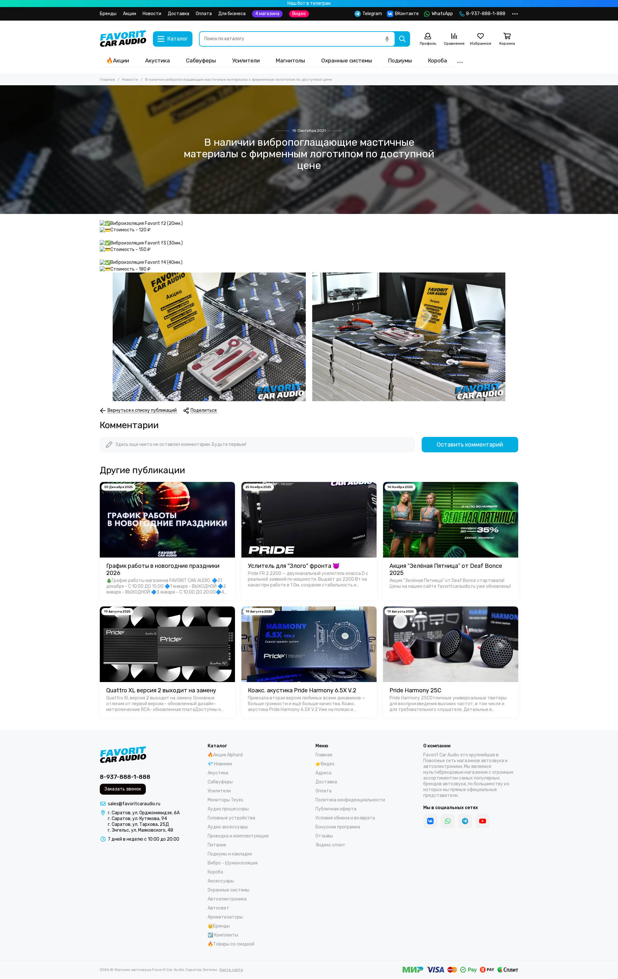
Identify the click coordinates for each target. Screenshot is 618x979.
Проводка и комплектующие (238, 836)
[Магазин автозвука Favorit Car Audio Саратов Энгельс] (123, 39)
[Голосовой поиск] (386, 39)
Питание (217, 845)
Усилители (246, 60)
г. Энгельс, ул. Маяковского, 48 (140, 830)
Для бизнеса (232, 13)
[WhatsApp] (448, 821)
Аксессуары (221, 881)
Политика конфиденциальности (350, 800)
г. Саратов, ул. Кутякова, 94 (137, 818)
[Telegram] (465, 821)
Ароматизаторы (225, 917)
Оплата (204, 13)
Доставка (178, 13)
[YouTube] (482, 821)
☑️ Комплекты (223, 935)
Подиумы (400, 60)
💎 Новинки (220, 764)
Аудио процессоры (228, 809)
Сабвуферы (201, 60)
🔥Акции (117, 60)
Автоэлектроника (227, 899)
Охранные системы (346, 60)
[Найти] (402, 39)
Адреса (323, 773)
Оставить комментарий (470, 444)
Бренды (108, 13)
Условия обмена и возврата (345, 818)
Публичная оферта (335, 809)
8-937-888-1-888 (485, 13)
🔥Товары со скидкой (231, 944)
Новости (152, 13)
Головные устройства (231, 818)
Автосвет (218, 908)
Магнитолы (290, 60)
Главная (107, 79)
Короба (437, 60)
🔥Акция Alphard (225, 755)
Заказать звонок (123, 789)
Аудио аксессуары (228, 827)
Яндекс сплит (330, 845)
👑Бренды (219, 926)
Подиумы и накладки (230, 854)
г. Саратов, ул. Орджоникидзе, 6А (144, 813)
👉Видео (324, 764)
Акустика (157, 60)
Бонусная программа (337, 827)
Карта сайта (231, 969)
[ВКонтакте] (430, 821)
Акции (129, 13)
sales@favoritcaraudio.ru (134, 804)
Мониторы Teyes (225, 800)
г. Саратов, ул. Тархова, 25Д (138, 824)
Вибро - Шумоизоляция (233, 863)
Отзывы (324, 836)
